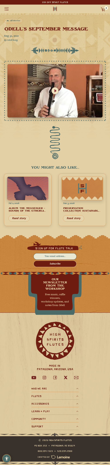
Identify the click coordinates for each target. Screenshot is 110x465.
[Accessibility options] (6, 458)
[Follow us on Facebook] (55, 377)
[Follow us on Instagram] (44, 377)
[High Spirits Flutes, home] (55, 9)
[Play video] (55, 91)
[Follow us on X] (65, 377)
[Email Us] (76, 377)
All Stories (15, 21)
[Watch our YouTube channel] (33, 377)
